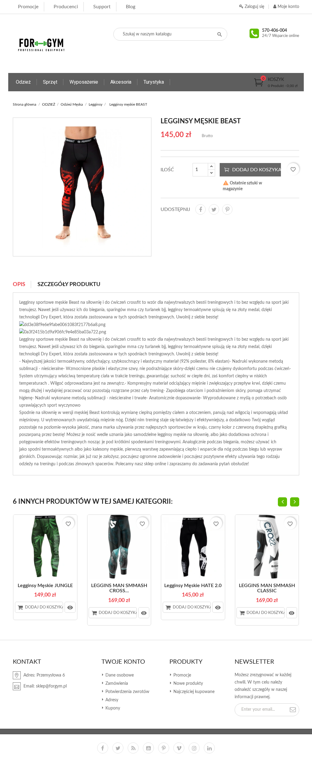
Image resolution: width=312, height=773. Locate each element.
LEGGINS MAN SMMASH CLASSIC (267, 588)
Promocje (28, 6)
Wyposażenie (83, 82)
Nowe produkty (187, 683)
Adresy (111, 700)
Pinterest (227, 209)
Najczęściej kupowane (193, 692)
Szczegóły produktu (68, 284)
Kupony (112, 708)
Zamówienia (116, 683)
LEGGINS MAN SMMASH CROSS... (119, 588)
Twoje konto (123, 662)
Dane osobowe (119, 675)
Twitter (117, 747)
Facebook (102, 747)
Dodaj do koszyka (256, 169)
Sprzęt (50, 82)
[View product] (70, 607)
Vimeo (178, 747)
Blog (130, 6)
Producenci (66, 6)
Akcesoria (120, 82)
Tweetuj (214, 209)
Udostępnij (200, 209)
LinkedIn (209, 747)
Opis (19, 284)
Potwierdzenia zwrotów (126, 692)
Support (102, 6)
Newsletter (254, 662)
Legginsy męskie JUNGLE (45, 585)
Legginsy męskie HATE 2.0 (193, 585)
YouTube (148, 747)
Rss (133, 747)
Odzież (23, 82)
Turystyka (154, 82)
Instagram (194, 747)
